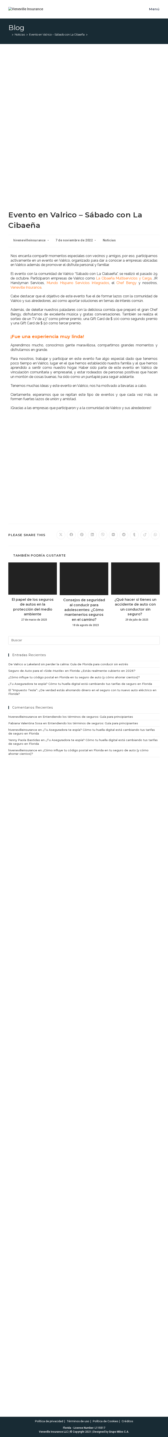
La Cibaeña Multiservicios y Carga (124, 278)
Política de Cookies (105, 1421)
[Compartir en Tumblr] (134, 535)
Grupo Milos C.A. (119, 1431)
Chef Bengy (126, 283)
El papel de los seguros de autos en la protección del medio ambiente (33, 606)
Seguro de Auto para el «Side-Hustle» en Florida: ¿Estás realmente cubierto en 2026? (71, 670)
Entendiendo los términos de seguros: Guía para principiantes (88, 716)
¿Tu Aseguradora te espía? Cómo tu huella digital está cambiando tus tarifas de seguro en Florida (80, 683)
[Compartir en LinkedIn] (92, 535)
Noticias (109, 240)
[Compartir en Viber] (102, 535)
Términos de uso (78, 1421)
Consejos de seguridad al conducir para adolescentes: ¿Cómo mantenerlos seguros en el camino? (84, 610)
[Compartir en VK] (113, 535)
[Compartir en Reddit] (123, 535)
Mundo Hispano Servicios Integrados (78, 283)
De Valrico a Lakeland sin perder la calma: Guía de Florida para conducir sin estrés (68, 664)
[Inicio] (9, 34)
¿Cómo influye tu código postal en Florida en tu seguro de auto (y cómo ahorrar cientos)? (74, 677)
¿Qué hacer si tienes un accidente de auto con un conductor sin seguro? (135, 606)
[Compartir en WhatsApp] (155, 535)
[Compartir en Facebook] (71, 535)
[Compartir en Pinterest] (81, 535)
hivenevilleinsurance (29, 240)
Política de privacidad (49, 1421)
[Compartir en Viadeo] (144, 535)
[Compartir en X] (60, 535)
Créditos (127, 1421)
